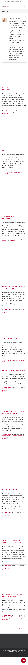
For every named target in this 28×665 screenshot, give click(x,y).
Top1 (14, 361)
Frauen (19, 618)
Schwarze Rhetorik (17, 172)
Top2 (3, 173)
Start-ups (15, 112)
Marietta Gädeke (7, 110)
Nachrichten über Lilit (19, 388)
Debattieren (8, 360)
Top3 (23, 112)
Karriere (15, 435)
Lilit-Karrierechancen (10, 388)
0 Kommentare (15, 173)
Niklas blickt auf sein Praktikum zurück (13, 370)
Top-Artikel (20, 112)
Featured (9, 173)
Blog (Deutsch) (5, 240)
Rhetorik (11, 172)
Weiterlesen (4, 114)
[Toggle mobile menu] (25, 6)
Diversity (8, 172)
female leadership (14, 618)
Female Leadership (9, 112)
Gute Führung (11, 435)
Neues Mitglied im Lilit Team (10, 490)
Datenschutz (16, 651)
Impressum (11, 651)
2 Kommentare (8, 515)
